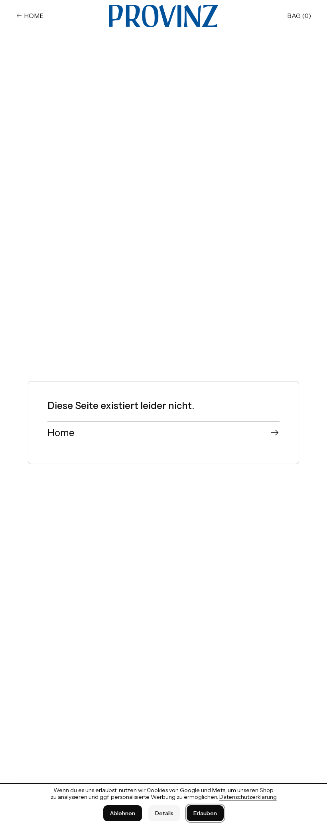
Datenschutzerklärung (248, 796)
